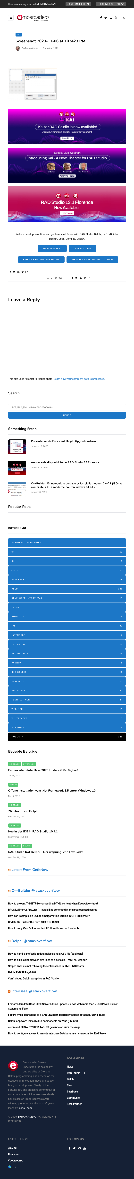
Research (67, 681)
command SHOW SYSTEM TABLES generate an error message (44, 1027)
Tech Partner (67, 700)
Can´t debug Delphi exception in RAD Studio (33, 978)
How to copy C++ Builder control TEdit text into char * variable (43, 928)
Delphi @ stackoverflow (31, 941)
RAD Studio (67, 672)
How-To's (67, 616)
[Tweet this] (14, 271)
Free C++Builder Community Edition (92, 259)
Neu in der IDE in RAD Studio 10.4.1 (33, 831)
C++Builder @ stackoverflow (35, 890)
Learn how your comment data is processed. (79, 378)
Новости (67, 736)
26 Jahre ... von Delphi (23, 811)
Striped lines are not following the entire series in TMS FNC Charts (46, 966)
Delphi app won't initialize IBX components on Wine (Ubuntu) (43, 1021)
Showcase (67, 690)
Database (67, 579)
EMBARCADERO (26, 1116)
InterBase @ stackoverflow (34, 991)
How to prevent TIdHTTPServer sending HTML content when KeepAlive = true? (53, 903)
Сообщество (15, 1160)
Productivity (67, 653)
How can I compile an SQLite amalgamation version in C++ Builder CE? (49, 915)
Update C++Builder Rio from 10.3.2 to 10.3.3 (33, 922)
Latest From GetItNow (29, 869)
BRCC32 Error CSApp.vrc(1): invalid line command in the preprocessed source (52, 909)
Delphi (67, 589)
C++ (67, 552)
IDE (67, 626)
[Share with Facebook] (10, 271)
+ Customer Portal (78, 4)
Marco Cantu (31, 48)
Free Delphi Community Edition (41, 259)
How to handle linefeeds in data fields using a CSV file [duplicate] (45, 953)
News (70, 1066)
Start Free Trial (52, 248)
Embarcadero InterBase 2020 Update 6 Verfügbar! (43, 770)
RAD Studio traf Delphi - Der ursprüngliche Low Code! (45, 852)
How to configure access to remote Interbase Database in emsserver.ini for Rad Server (57, 1033)
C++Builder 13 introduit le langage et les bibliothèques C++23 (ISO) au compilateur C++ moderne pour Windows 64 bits (77, 485)
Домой (12, 1148)
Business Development (67, 542)
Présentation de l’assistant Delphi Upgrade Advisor (64, 441)
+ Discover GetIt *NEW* (111, 4)
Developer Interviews (67, 598)
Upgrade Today (82, 248)
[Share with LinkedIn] (18, 271)
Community (73, 1097)
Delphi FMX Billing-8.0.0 (22, 972)
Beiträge (14, 764)
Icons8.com (25, 1108)
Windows (67, 727)
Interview (67, 644)
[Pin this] (22, 271)
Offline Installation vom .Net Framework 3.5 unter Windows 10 (52, 791)
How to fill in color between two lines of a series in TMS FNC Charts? (47, 959)
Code (67, 570)
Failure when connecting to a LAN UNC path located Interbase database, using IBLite (56, 1014)
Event (67, 607)
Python (67, 663)
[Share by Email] (27, 271)
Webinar (67, 709)
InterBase (67, 635)
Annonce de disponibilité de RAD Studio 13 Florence (65, 462)
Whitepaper (67, 718)
